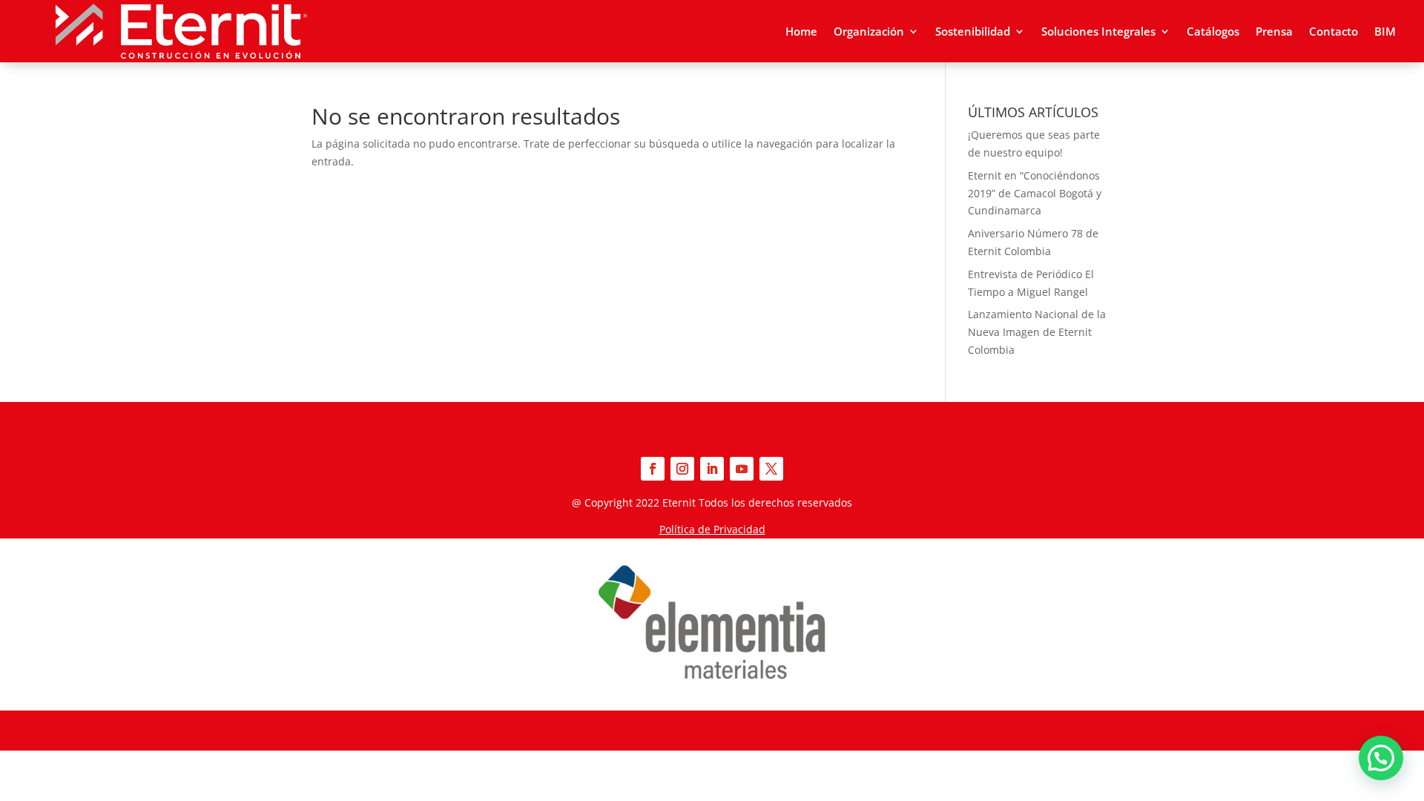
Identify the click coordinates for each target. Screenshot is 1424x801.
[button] (1381, 758)
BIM (1385, 31)
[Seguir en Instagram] (682, 469)
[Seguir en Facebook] (653, 469)
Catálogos (1213, 31)
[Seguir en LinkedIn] (712, 469)
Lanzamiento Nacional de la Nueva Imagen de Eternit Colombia (1037, 332)
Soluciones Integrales (1098, 31)
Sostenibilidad (972, 31)
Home (801, 31)
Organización (869, 31)
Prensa (1274, 31)
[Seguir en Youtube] (742, 469)
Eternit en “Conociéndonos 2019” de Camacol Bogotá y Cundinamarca (1034, 193)
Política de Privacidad (712, 529)
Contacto (1333, 31)
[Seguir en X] (771, 469)
